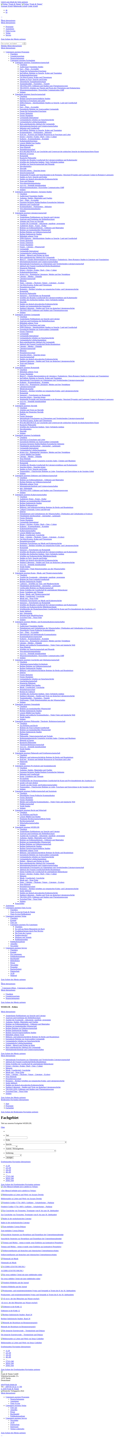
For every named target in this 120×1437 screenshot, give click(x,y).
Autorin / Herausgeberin (15, 1149)
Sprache (9, 1144)
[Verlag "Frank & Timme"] (22, 4)
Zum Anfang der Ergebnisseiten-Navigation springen (20, 1185)
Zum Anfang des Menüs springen (13, 39)
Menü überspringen (8, 21)
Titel (7, 1135)
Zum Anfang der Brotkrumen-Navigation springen (19, 1112)
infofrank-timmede (9, 1385)
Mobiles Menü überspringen (11, 46)
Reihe (8, 1140)
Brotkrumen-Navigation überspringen (15, 1100)
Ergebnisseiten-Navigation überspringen (16, 1162)
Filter (3, 1127)
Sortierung (9, 1153)
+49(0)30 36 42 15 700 (13, 1387)
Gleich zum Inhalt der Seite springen (14, 2)
